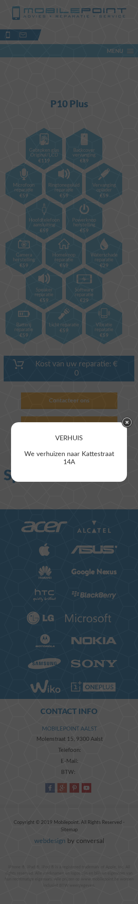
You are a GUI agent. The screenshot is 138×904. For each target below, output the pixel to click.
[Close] (127, 422)
